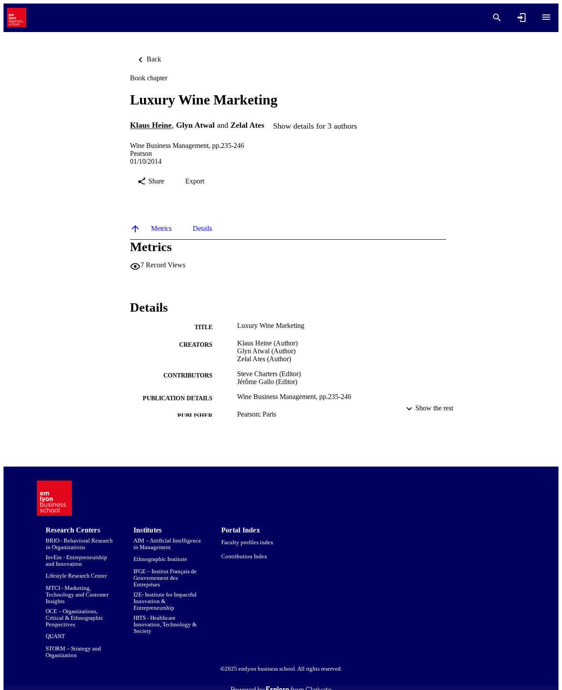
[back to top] (135, 228)
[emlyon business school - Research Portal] (16, 18)
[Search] (497, 17)
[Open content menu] (546, 17)
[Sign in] (521, 17)
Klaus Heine (151, 125)
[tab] (161, 228)
